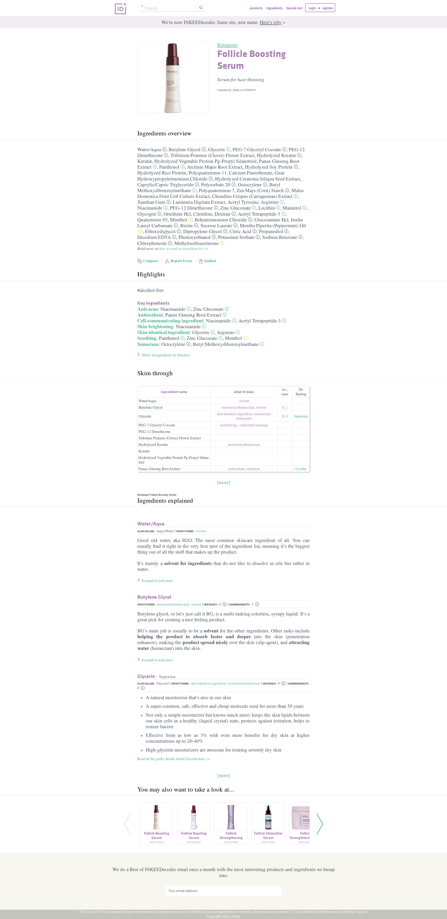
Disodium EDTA (154, 237)
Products (256, 8)
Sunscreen (148, 344)
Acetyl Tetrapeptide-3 (259, 214)
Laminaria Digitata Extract (199, 202)
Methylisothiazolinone (196, 243)
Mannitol (292, 207)
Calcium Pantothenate (250, 172)
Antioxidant (150, 314)
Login (312, 8)
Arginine (269, 202)
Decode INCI (294, 8)
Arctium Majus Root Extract (215, 167)
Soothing (146, 337)
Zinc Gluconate (235, 207)
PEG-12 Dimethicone (191, 207)
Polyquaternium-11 (208, 172)
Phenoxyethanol (194, 237)
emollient (253, 468)
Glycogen (146, 214)
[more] (223, 482)
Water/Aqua (147, 400)
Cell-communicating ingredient (170, 320)
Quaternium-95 (152, 219)
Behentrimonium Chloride (221, 219)
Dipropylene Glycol (202, 231)
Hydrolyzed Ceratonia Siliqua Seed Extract (257, 178)
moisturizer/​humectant (238, 407)
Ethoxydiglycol (160, 231)
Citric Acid (240, 231)
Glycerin (216, 149)
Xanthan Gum (151, 202)
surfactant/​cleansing (253, 424)
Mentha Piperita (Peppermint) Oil (273, 225)
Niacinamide (149, 207)
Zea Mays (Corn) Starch (260, 190)
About (235, 916)
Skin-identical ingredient (163, 332)
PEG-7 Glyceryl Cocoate (257, 149)
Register (327, 8)
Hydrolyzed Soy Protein (269, 167)
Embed (210, 260)
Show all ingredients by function (166, 354)
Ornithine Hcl (177, 214)
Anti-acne (147, 308)
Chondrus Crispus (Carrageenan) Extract (252, 196)
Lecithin (266, 207)
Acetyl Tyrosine (242, 202)
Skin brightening (155, 326)
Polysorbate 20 (215, 184)
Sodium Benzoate (279, 237)
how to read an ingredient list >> (184, 248)
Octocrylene (250, 184)
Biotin (186, 225)
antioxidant (236, 468)
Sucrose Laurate (216, 225)
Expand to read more (157, 580)
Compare (150, 260)
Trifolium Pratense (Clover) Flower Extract (212, 155)
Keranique (227, 44)
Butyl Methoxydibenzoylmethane (226, 344)
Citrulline (202, 214)
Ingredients (274, 8)
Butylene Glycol (184, 149)
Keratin (144, 161)
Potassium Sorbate (236, 237)
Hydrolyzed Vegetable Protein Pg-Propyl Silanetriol (205, 161)
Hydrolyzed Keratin (276, 155)
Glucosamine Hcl (271, 219)
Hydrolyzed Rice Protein (161, 172)
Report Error (181, 260)
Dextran (222, 214)
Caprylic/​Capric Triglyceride (165, 184)
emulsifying (228, 424)
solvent (244, 400)
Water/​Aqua (149, 149)
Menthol (178, 219)
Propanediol (271, 231)
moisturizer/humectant (173, 604)
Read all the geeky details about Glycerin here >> (173, 758)
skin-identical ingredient (234, 413)
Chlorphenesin (152, 243)
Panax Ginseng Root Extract (193, 314)
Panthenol (169, 167)
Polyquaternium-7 (216, 190)
